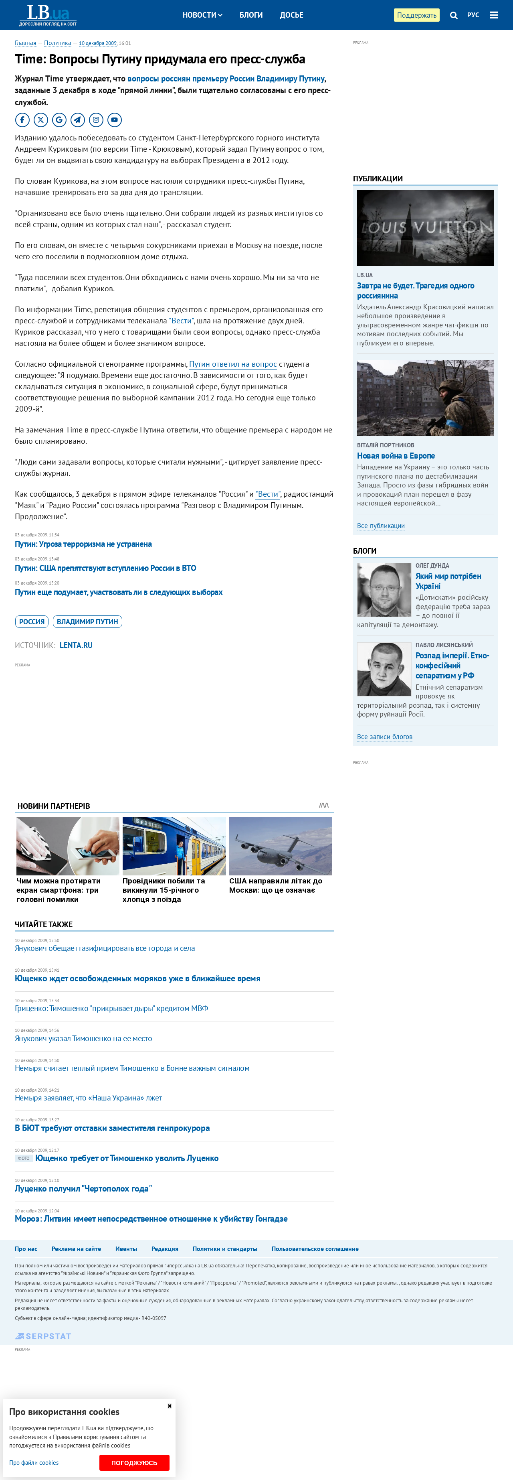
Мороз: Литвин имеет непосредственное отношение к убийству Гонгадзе (151, 1218)
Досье (291, 15)
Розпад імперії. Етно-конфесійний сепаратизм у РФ (453, 665)
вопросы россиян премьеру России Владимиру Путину (225, 78)
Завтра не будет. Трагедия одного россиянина (416, 290)
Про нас (26, 1248)
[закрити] (170, 1406)
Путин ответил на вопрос (233, 364)
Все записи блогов (384, 736)
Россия (31, 621)
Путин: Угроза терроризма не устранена (83, 543)
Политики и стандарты (225, 1248)
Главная (25, 43)
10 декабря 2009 (98, 43)
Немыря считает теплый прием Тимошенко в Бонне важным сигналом (132, 1068)
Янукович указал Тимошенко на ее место (83, 1038)
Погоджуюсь (134, 1463)
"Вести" (181, 320)
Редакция (164, 1248)
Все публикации (381, 525)
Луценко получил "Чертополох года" (83, 1188)
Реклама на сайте (76, 1248)
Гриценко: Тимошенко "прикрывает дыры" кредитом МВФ (111, 1008)
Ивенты (126, 1248)
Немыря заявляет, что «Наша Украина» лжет (88, 1097)
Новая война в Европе (396, 455)
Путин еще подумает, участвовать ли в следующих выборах (119, 592)
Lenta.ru (76, 645)
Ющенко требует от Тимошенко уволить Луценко (118, 1157)
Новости (199, 15)
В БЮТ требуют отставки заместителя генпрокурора (112, 1127)
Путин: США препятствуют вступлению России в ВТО (105, 567)
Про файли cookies (34, 1462)
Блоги (251, 15)
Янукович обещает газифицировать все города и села (105, 948)
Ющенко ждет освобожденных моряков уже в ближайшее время (138, 978)
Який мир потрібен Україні (448, 580)
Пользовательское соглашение (315, 1248)
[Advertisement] (174, 726)
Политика (57, 43)
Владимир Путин (87, 621)
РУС (473, 14)
